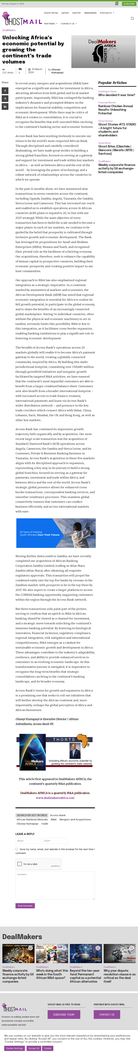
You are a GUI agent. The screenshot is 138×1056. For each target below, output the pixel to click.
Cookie (47, 1048)
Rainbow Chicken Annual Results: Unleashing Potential (115, 110)
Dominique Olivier (107, 91)
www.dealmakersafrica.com (55, 798)
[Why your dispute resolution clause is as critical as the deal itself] (120, 953)
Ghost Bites (104, 143)
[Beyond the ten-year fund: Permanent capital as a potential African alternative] (86, 953)
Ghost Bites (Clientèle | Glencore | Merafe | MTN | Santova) (115, 150)
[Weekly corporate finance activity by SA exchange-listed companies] (18, 953)
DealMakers (9, 30)
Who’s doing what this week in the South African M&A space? (52, 974)
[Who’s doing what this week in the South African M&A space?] (52, 953)
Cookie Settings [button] (14, 1048)
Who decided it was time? (116, 95)
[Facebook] (5, 90)
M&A (54, 819)
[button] (132, 18)
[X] (5, 98)
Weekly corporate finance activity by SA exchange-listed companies (116, 169)
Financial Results (107, 102)
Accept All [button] (34, 1048)
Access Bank (57, 815)
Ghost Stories (105, 121)
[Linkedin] (5, 106)
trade (44, 823)
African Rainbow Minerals (32, 819)
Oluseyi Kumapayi (27, 823)
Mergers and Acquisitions (75, 819)
